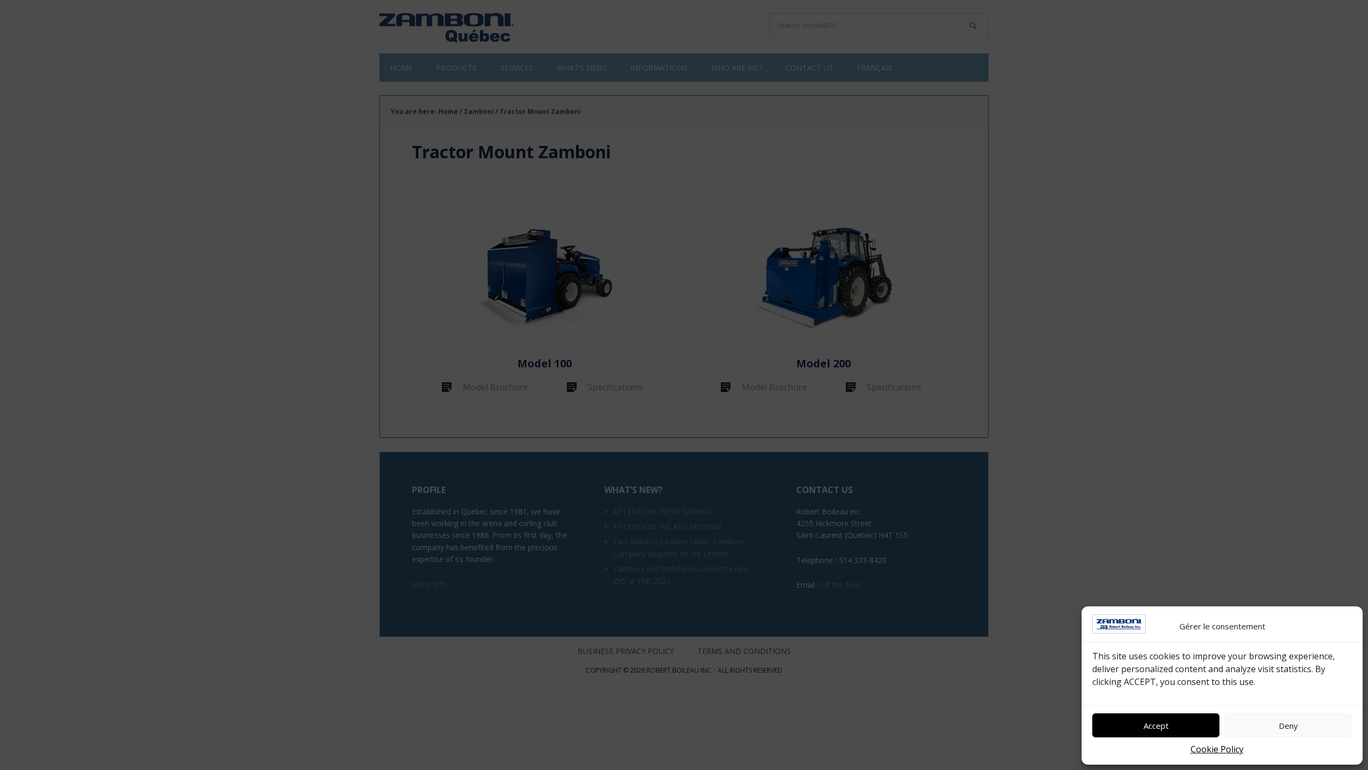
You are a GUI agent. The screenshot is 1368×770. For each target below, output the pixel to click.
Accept (1156, 725)
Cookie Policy (1217, 749)
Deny (1288, 725)
